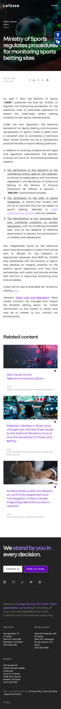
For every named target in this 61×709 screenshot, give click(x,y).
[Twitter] (38, 80)
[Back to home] (11, 5)
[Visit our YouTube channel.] (31, 582)
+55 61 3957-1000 (10, 682)
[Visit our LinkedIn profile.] (4, 582)
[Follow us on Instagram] (13, 582)
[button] (54, 5)
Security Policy (50, 691)
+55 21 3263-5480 (41, 648)
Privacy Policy (35, 691)
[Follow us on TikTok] (22, 582)
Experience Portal (12, 694)
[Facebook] (29, 80)
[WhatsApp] (43, 80)
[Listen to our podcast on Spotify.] (39, 582)
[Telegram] (47, 80)
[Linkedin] (34, 80)
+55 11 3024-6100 (10, 645)
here (15, 291)
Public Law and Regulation (33, 298)
